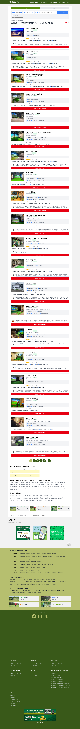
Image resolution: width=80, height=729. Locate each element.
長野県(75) (43, 559)
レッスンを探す (44, 2)
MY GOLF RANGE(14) (14, 592)
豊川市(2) (40, 486)
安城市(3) (28, 486)
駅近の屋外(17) (51, 500)
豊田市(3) (37, 482)
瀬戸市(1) (23, 482)
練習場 (21, 515)
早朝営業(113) (54, 498)
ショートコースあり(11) (15, 498)
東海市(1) (32, 482)
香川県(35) (28, 570)
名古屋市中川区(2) (14, 488)
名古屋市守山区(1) (45, 488)
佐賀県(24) (28, 572)
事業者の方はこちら (57, 2)
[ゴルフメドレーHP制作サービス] (40, 711)
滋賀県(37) (39, 564)
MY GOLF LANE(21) (23, 592)
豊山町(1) (52, 482)
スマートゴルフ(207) (14, 590)
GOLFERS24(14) (60, 590)
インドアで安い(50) (24, 500)
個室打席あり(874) (36, 583)
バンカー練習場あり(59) (47, 497)
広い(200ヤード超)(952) (50, 579)
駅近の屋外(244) (53, 584)
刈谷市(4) (42, 482)
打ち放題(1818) (36, 579)
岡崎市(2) (28, 484)
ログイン (64, 2)
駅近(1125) (43, 583)
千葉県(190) (44, 556)
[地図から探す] (19, 665)
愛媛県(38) (33, 570)
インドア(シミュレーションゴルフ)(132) (23, 495)
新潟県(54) (22, 559)
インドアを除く (16, 15)
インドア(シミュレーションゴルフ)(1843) (24, 579)
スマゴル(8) (22, 590)
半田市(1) (48, 484)
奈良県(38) (44, 564)
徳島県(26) (22, 570)
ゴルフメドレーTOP (15, 515)
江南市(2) (58, 488)
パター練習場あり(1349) (38, 581)
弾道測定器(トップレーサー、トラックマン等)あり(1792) (21, 581)
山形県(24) (49, 553)
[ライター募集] (57, 533)
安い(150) (40, 495)
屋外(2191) (12, 579)
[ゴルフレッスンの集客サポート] (60, 681)
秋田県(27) (44, 553)
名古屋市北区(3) (34, 486)
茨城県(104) (22, 556)
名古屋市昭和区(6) (21, 484)
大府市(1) (38, 484)
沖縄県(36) (60, 572)
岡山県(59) (33, 567)
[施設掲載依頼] (60, 673)
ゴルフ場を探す (31, 2)
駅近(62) (41, 498)
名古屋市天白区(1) (22, 488)
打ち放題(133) (35, 495)
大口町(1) (57, 482)
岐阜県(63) (28, 561)
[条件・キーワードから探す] (19, 663)
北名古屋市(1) (52, 488)
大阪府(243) (22, 564)
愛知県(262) (22, 561)
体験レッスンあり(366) (14, 584)
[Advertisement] (40, 639)
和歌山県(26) (50, 564)
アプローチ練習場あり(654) (61, 581)
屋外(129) (12, 495)
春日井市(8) (62, 482)
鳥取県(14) (22, 567)
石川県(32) (33, 559)
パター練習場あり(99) (37, 497)
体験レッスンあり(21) (14, 500)
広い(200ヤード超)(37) (48, 495)
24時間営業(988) (49, 583)
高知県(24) (38, 570)
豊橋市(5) (52, 484)
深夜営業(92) (60, 498)
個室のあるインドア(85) (33, 500)
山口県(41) (43, 567)
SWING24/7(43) (28, 590)
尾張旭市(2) (62, 486)
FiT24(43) (39, 592)
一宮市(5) (12, 482)
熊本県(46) (38, 572)
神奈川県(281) (56, 556)
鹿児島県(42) (54, 572)
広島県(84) (38, 567)
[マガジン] (40, 673)
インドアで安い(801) (24, 584)
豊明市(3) (28, 482)
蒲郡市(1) (49, 486)
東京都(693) (50, 556)
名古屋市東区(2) (30, 488)
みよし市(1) (33, 484)
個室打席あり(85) (35, 498)
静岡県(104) (33, 561)
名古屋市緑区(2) (37, 488)
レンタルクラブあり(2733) (26, 583)
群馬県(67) (33, 556)
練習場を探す (37, 2)
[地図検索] (40, 533)
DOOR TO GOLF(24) (52, 590)
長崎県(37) (33, 572)
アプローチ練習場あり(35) (58, 497)
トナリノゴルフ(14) (32, 592)
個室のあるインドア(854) (35, 584)
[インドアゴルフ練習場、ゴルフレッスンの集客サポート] (40, 718)
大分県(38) (44, 572)
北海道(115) (22, 553)
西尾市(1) (63, 488)
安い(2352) (42, 579)
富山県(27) (28, 559)
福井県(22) (38, 559)
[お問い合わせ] (19, 696)
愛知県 (25, 515)
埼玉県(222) (38, 556)
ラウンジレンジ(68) (36, 590)
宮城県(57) (38, 553)
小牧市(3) (43, 484)
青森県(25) (28, 553)
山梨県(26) (62, 556)
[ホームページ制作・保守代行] (60, 677)
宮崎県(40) (49, 572)
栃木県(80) (28, 556)
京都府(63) (34, 564)
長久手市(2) (47, 482)
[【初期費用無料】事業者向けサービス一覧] (60, 683)
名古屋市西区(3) (13, 486)
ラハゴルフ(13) (44, 590)
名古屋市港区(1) (55, 486)
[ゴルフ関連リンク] (19, 700)
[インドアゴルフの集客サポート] (60, 679)
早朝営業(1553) (57, 583)
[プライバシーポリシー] (19, 702)
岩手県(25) (33, 553)
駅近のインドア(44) (43, 500)
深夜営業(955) (64, 583)
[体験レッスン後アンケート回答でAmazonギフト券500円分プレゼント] (23, 533)
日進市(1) (44, 486)
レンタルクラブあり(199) (26, 498)
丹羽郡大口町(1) (13, 489)
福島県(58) (54, 553)
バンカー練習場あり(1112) (49, 581)
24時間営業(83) (47, 498)
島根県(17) (28, 567)
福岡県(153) (22, 572)
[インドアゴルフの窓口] (60, 675)
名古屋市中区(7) (13, 484)
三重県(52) (39, 561)
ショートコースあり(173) (15, 583)
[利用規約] (19, 704)
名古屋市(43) (17, 482)
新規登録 (68, 2)
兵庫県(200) (28, 564)
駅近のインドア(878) (45, 584)
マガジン (50, 2)
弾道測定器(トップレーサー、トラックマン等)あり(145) (21, 497)
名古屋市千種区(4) (58, 484)
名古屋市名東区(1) (21, 486)
